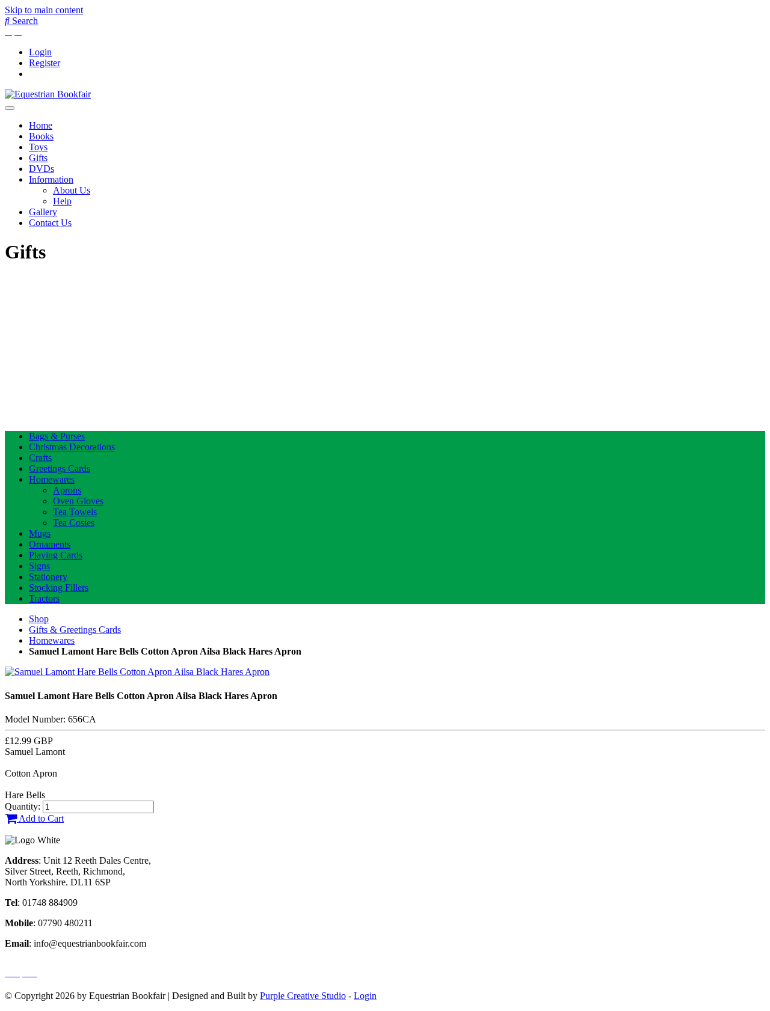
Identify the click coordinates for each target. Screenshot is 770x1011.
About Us (71, 190)
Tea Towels (75, 512)
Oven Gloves (78, 501)
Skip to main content (44, 10)
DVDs (41, 168)
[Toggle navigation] (9, 108)
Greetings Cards (59, 468)
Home (40, 125)
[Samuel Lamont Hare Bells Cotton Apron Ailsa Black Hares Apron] (137, 672)
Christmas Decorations (72, 447)
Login (40, 52)
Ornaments (49, 544)
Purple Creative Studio (303, 996)
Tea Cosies (73, 523)
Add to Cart (40, 818)
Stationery (48, 577)
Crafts (40, 458)
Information (51, 179)
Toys (38, 147)
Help (62, 201)
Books (41, 136)
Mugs (40, 533)
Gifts (38, 158)
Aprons (67, 490)
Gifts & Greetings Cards (75, 630)
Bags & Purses (57, 436)
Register (44, 63)
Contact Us (50, 223)
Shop (39, 619)
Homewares (52, 479)
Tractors (44, 598)
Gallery (43, 212)
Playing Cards (55, 555)
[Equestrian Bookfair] (48, 94)
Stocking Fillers (58, 587)
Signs (39, 566)
